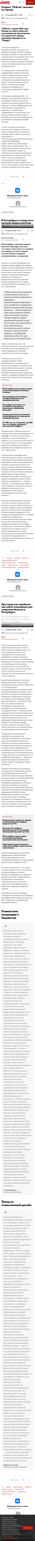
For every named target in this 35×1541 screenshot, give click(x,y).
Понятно (27, 1528)
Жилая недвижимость (9, 563)
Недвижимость (23, 563)
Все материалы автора (9, 24)
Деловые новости (7, 1489)
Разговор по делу (18, 1487)
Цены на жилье (13, 565)
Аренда (8, 1487)
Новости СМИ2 (7, 212)
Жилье (4, 565)
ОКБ (17, 265)
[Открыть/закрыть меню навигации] (20, 2)
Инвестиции (22, 1492)
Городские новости (23, 567)
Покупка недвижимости (9, 560)
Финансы (25, 558)
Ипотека (9, 558)
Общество (28, 1487)
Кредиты (17, 558)
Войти (30, 2)
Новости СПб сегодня (8, 567)
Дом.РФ (5, 436)
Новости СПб (24, 565)
